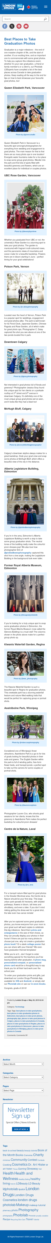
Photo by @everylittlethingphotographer (25, 444)
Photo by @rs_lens (25, 884)
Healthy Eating (24, 1179)
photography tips (14, 1018)
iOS (17, 981)
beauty (20, 1150)
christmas (6, 1160)
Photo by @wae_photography (25, 678)
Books (19, 1155)
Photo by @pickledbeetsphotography (25, 527)
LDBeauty (22, 1183)
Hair (40, 1169)
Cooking (7, 1164)
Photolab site (14, 983)
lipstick (22, 1189)
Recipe (6, 1219)
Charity (38, 1154)
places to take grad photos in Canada (29, 1021)
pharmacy (7, 1210)
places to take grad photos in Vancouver (26, 1024)
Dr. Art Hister (36, 1164)
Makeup (22, 1204)
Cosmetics (20, 1164)
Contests (41, 1160)
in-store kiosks (38, 983)
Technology (19, 1006)
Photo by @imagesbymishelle (26, 615)
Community (19, 1159)
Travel (29, 1219)
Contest (32, 1160)
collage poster (34, 944)
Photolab (20, 1214)
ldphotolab (10, 1188)
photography (8, 1215)
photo (14, 1210)
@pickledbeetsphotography (17, 552)
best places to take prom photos (29, 1016)
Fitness (15, 1169)
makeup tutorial (37, 1205)
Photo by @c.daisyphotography (25, 306)
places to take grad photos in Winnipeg (25, 1027)
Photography (28, 1209)
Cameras (28, 1155)
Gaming (22, 1168)
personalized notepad (14, 962)
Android (27, 981)
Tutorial (36, 1219)
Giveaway (32, 1168)
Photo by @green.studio (25, 134)
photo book (10, 944)
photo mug (40, 959)
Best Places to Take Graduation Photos (20, 41)
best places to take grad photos (29, 1010)
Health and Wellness (18, 1175)
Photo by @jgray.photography (25, 376)
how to (13, 1183)
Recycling (14, 1219)
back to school (9, 1150)
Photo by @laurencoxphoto (25, 805)
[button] (25, 113)
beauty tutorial (30, 1150)
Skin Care (21, 1219)
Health (8, 1173)
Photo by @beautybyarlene (25, 231)
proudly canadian (42, 1216)
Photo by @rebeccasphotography (25, 742)
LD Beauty (34, 1183)
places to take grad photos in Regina (22, 1023)
